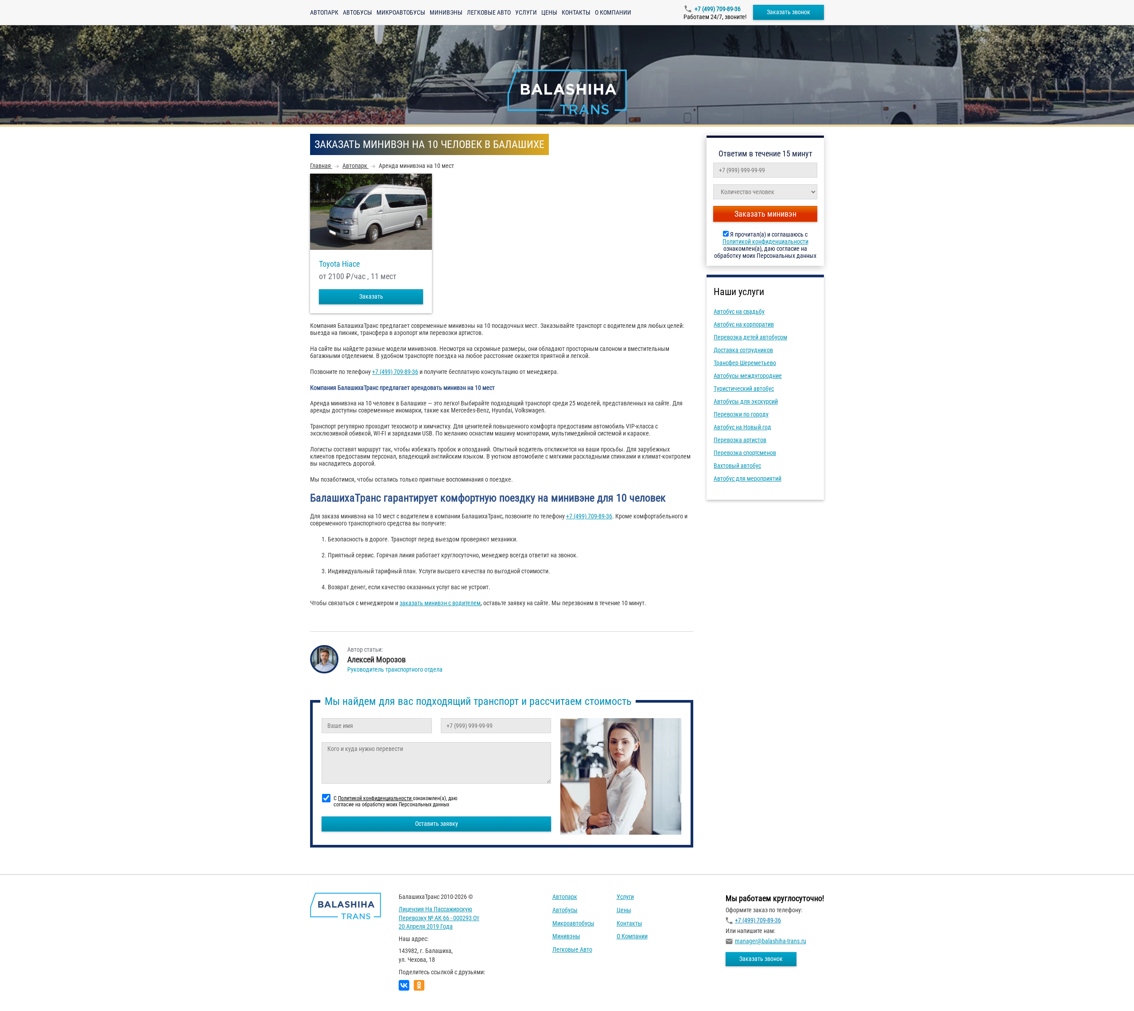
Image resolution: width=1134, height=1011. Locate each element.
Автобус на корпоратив (744, 324)
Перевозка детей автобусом (750, 337)
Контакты (576, 12)
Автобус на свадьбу (739, 311)
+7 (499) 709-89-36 (718, 8)
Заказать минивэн (765, 213)
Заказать (371, 296)
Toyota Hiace (339, 264)
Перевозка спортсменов (745, 452)
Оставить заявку (436, 823)
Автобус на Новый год (742, 427)
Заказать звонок (788, 12)
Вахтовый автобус (737, 465)
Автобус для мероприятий (747, 478)
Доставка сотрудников (743, 350)
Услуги (526, 12)
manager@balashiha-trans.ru (770, 941)
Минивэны (446, 12)
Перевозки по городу (741, 414)
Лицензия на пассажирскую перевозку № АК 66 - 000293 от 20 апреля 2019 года (439, 918)
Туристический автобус (744, 388)
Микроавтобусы (401, 12)
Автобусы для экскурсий (746, 401)
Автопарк (324, 12)
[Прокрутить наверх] (29, 990)
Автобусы (357, 12)
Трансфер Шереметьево (745, 362)
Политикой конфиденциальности (765, 241)
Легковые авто (489, 12)
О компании (613, 12)
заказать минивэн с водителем (440, 603)
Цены (549, 12)
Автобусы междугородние (748, 375)
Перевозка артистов (740, 439)
